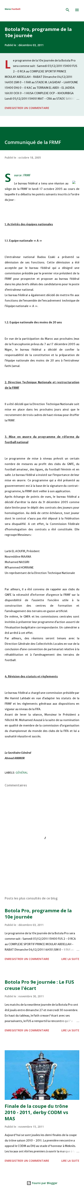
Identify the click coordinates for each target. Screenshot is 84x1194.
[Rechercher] (67, 10)
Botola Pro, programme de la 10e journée (38, 32)
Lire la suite (70, 959)
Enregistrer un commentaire (27, 108)
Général (22, 772)
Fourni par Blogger (44, 1183)
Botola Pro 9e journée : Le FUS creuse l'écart (39, 985)
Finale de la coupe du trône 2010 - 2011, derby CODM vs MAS (36, 1112)
